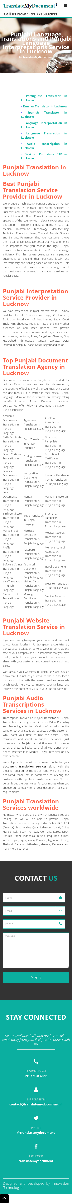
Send (36, 977)
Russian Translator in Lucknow (45, 103)
